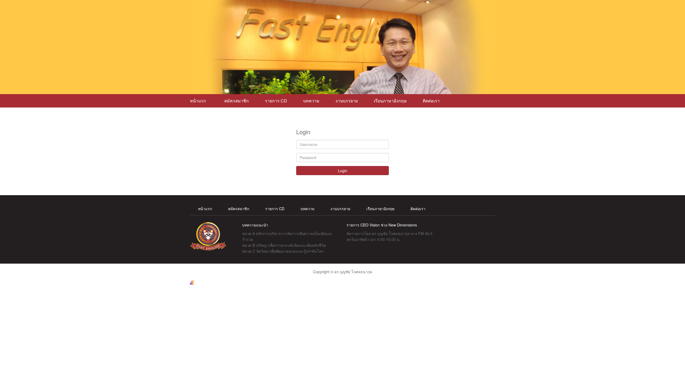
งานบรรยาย (347, 101)
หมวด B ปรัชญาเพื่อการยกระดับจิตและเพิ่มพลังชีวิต (284, 245)
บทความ (311, 101)
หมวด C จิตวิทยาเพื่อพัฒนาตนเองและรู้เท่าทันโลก (283, 251)
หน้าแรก (199, 101)
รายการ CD (276, 101)
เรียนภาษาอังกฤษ (390, 101)
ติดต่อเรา (431, 101)
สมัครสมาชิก (236, 101)
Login (342, 170)
